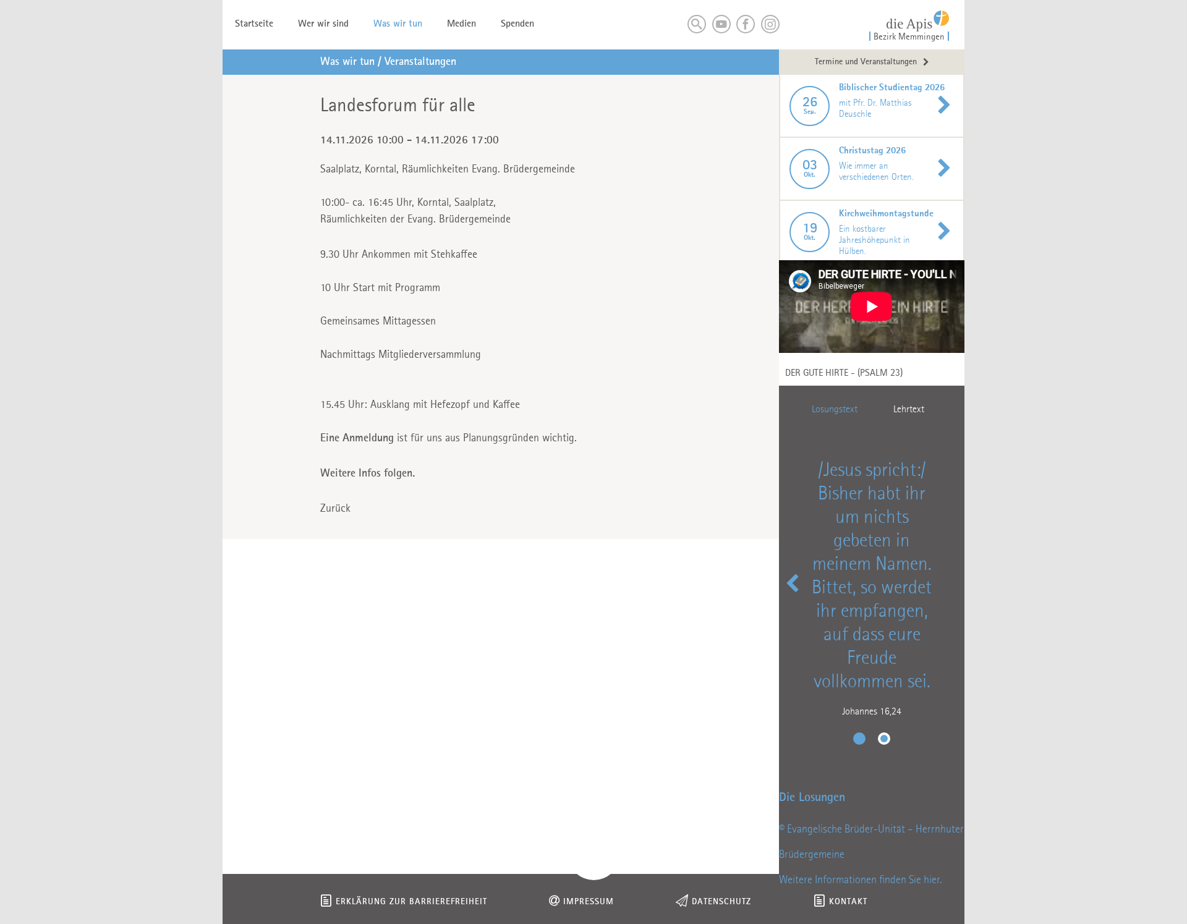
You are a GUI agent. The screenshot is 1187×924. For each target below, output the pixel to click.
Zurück (335, 508)
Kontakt (848, 902)
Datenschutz (721, 902)
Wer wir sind (323, 24)
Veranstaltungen (420, 61)
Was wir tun (397, 24)
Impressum (588, 902)
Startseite (254, 24)
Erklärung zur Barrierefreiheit (411, 902)
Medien (461, 24)
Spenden (517, 24)
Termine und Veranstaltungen (866, 62)
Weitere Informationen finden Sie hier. (860, 880)
